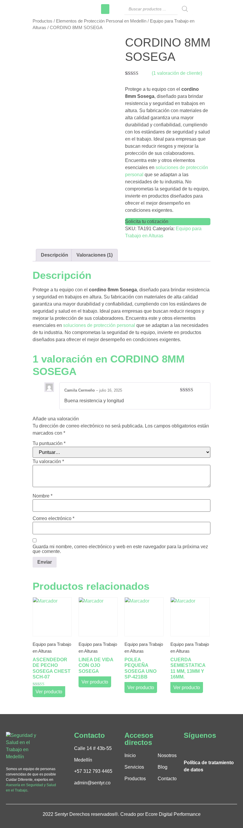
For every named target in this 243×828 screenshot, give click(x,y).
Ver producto (49, 691)
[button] (105, 9)
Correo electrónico (53, 518)
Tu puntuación (49, 443)
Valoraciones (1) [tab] (94, 255)
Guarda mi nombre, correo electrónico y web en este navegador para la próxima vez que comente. (120, 549)
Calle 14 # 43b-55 (93, 748)
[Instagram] (198, 749)
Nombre (42, 496)
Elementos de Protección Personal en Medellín (101, 21)
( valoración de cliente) (177, 73)
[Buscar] (185, 9)
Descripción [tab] (54, 255)
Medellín (83, 759)
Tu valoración (48, 461)
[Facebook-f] (188, 749)
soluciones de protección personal (99, 325)
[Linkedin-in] (207, 749)
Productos (42, 21)
